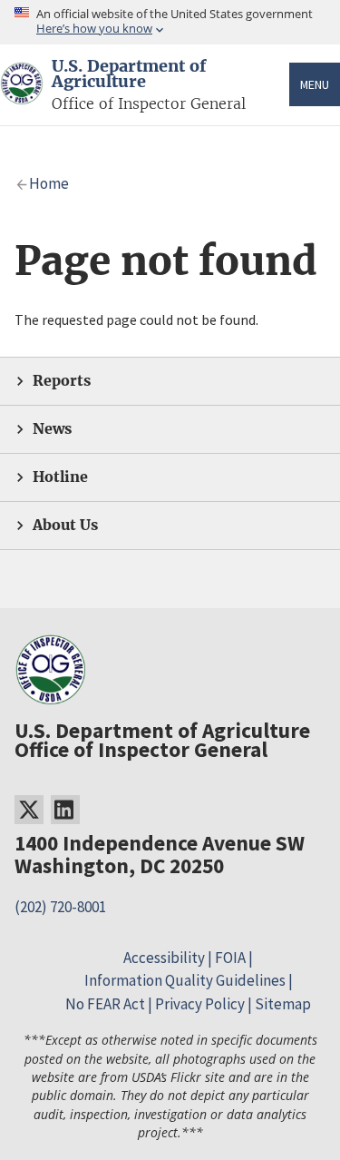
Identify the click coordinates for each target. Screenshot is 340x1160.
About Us (65, 525)
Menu (314, 84)
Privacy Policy (200, 1004)
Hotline (60, 477)
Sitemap (283, 1004)
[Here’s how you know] (170, 22)
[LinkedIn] (65, 809)
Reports (62, 380)
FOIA (230, 958)
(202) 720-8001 (60, 907)
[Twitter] (29, 809)
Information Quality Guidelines (185, 980)
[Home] (22, 94)
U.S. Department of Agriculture (129, 74)
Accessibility (164, 958)
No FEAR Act (105, 1004)
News (52, 428)
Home (49, 183)
